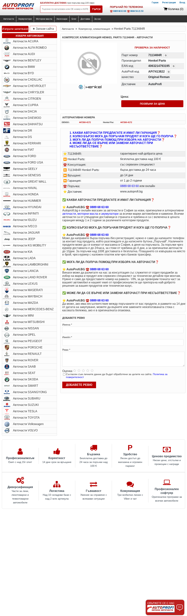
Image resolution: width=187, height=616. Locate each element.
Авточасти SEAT (24, 373)
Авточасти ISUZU (25, 219)
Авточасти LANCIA (26, 270)
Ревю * (66, 349)
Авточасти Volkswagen (28, 424)
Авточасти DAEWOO (27, 117)
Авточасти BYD (23, 73)
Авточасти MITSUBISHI (29, 321)
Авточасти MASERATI (28, 290)
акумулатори (110, 213)
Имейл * (67, 337)
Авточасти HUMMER (27, 200)
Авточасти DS (22, 137)
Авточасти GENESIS (27, 175)
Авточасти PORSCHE (28, 347)
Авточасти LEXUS (25, 283)
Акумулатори (25, 19)
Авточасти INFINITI (26, 213)
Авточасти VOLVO (25, 430)
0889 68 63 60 (129, 186)
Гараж (155, 2)
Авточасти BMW (24, 66)
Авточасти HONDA (26, 194)
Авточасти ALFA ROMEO (30, 47)
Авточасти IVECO (25, 226)
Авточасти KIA (23, 251)
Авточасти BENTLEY (27, 60)
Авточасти (8, 19)
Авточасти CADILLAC (27, 79)
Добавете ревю (79, 384)
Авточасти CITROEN (27, 98)
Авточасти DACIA (25, 111)
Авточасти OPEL (24, 334)
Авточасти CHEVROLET (29, 85)
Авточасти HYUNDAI (27, 207)
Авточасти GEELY (25, 168)
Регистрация (169, 2)
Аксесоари (61, 19)
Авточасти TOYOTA (26, 417)
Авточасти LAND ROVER (30, 277)
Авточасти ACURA (25, 41)
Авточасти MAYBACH (27, 296)
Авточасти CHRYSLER (28, 92)
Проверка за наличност (152, 47)
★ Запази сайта (43, 28)
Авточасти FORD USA (28, 162)
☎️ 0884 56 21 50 (135, 11)
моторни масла (87, 213)
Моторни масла (44, 19)
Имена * (67, 324)
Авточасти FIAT (23, 149)
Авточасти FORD (24, 156)
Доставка (85, 19)
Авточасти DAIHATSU (28, 124)
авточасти (69, 213)
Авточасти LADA (24, 258)
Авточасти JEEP (24, 239)
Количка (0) (175, 9)
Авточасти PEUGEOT (27, 341)
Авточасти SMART (25, 385)
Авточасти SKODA (25, 379)
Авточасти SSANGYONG (30, 392)
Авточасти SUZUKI (26, 404)
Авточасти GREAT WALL (29, 181)
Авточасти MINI (23, 315)
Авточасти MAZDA (25, 302)
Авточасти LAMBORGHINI (30, 264)
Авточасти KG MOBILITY (29, 245)
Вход (182, 2)
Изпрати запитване (15, 28)
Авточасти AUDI (24, 54)
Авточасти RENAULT (27, 353)
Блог (74, 19)
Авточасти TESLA (25, 411)
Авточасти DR (22, 130)
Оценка (67, 371)
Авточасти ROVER (25, 360)
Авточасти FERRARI (27, 143)
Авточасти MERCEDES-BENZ (33, 309)
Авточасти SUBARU (26, 398)
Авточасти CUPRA (25, 105)
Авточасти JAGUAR (26, 232)
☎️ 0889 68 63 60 (118, 11)
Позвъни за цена (152, 103)
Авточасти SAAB (24, 366)
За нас (97, 19)
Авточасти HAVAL (25, 188)
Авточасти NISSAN (26, 328)
